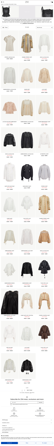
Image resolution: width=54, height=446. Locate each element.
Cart (52, 2)
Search (3, 2)
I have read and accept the (20, 404)
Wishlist (51, 2)
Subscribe (40, 402)
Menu (1, 2)
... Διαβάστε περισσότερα (28, 23)
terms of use (25, 404)
